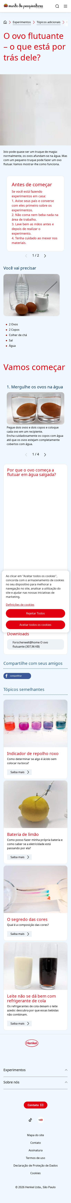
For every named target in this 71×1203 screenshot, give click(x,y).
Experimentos (22, 22)
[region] (35, 601)
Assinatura (36, 1150)
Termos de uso (35, 1158)
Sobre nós (11, 1082)
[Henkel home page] (5, 22)
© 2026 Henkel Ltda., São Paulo (35, 1187)
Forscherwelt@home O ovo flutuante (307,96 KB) (30, 644)
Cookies (35, 1173)
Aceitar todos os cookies (35, 625)
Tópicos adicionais (48, 22)
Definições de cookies (20, 604)
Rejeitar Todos (35, 613)
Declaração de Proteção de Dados (35, 1165)
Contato (33, 1105)
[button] (17, 676)
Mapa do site (35, 1135)
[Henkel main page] (23, 6)
